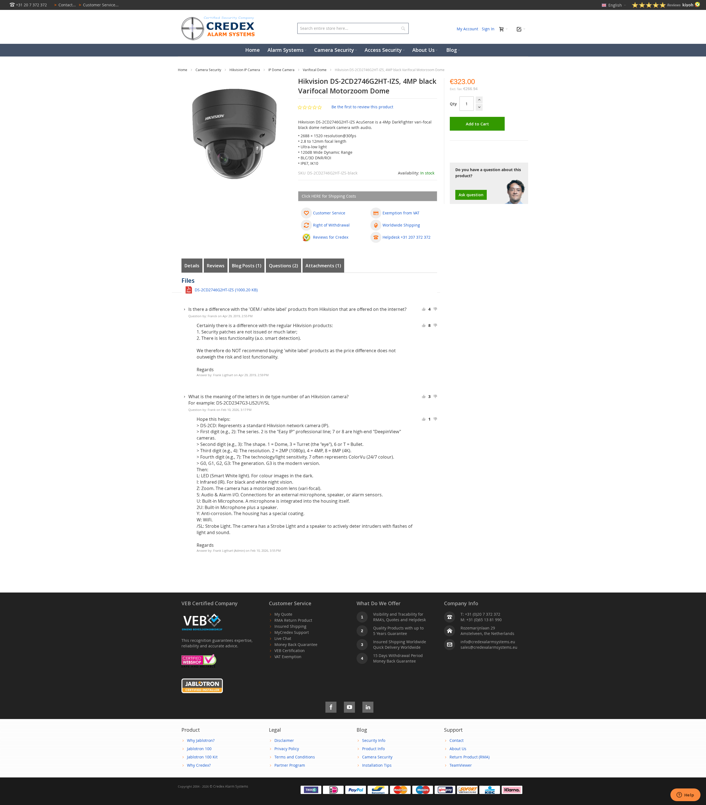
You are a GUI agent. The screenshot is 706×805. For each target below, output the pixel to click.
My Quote (283, 614)
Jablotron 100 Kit (202, 757)
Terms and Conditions (294, 757)
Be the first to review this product (362, 106)
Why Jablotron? (201, 740)
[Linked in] (367, 706)
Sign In (488, 28)
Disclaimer (284, 740)
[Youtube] (349, 706)
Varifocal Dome (315, 70)
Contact (457, 740)
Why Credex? (199, 765)
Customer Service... (99, 4)
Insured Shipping (290, 626)
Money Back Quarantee (295, 644)
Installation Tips (377, 765)
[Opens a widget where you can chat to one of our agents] (685, 795)
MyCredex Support (291, 632)
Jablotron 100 (199, 748)
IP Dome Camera (281, 70)
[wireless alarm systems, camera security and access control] (219, 18)
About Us (458, 748)
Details (191, 266)
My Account (467, 28)
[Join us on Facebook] (330, 706)
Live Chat (282, 638)
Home (183, 70)
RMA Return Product (293, 620)
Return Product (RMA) (470, 757)
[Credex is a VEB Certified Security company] (202, 614)
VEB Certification (289, 650)
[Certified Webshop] (198, 656)
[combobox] (352, 28)
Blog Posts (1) (246, 266)
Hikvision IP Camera (245, 70)
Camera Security (209, 70)
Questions (282, 266)
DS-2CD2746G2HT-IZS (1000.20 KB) (226, 289)
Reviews (215, 266)
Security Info (373, 740)
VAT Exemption (287, 656)
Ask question (471, 194)
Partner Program (289, 765)
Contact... (65, 4)
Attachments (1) (323, 266)
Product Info (373, 748)
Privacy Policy (286, 748)
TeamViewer (461, 765)
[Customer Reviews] (666, 6)
